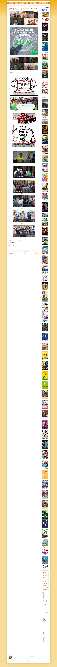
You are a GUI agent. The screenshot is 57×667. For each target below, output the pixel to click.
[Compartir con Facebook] (26, 251)
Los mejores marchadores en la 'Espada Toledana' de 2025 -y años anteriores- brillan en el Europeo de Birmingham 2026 (45, 579)
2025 (43, 594)
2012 (43, 634)
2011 (43, 635)
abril (43, 622)
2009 (43, 637)
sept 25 (45, 605)
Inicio (24, 253)
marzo (44, 623)
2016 (43, 630)
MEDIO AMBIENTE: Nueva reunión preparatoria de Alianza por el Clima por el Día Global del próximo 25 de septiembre (22, 9)
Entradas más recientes (11, 253)
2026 (43, 593)
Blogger (28, 661)
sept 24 (45, 606)
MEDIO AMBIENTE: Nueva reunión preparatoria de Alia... (46, 613)
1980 (43, 639)
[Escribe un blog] (24, 251)
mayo (44, 621)
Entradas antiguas (37, 253)
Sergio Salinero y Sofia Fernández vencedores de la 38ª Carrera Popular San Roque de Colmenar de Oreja (45, 586)
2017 (43, 629)
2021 (43, 598)
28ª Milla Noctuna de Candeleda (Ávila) (45, 583)
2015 (43, 631)
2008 (43, 638)
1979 (43, 640)
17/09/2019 (9, 242)
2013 (43, 633)
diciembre (44, 600)
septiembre (44, 603)
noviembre (44, 601)
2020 (43, 599)
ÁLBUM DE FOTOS (11, 72)
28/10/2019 (9, 247)
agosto (44, 618)
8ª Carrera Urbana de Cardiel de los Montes (45, 589)
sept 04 (45, 617)
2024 (43, 595)
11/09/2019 (9, 240)
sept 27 (45, 604)
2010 (43, 636)
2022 (43, 597)
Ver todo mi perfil (15, 657)
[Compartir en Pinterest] (27, 251)
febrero (44, 624)
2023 (43, 596)
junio (44, 620)
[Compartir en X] (25, 251)
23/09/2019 (9, 245)
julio (43, 619)
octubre (44, 602)
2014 (43, 632)
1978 (43, 641)
